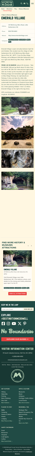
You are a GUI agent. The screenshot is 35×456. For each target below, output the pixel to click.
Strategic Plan (23, 410)
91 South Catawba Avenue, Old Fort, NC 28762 (17, 353)
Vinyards (4, 435)
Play (15, 9)
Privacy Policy (8, 449)
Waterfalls (4, 394)
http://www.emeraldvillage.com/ (18, 35)
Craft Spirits (5, 437)
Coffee (3, 439)
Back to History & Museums (9, 15)
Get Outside (5, 389)
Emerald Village (10, 269)
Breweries (4, 433)
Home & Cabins (6, 414)
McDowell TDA (24, 407)
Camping (4, 412)
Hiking (3, 392)
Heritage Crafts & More (26, 398)
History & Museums (24, 9)
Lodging (4, 419)
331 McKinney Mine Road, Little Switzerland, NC (18, 26)
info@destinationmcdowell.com (17, 360)
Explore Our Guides (17, 339)
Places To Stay (6, 407)
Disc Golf (4, 400)
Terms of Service (18, 449)
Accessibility (27, 449)
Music (20, 394)
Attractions (9, 9)
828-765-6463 (12, 31)
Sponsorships (23, 414)
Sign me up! (28, 309)
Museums (22, 392)
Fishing (3, 396)
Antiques (21, 396)
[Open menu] (32, 3)
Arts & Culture (24, 389)
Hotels (3, 416)
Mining (28, 40)
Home (2, 9)
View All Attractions (17, 294)
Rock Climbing (5, 398)
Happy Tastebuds (7, 427)
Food (3, 430)
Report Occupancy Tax (26, 412)
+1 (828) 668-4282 (17, 356)
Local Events (22, 40)
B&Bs (3, 410)
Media (21, 416)
